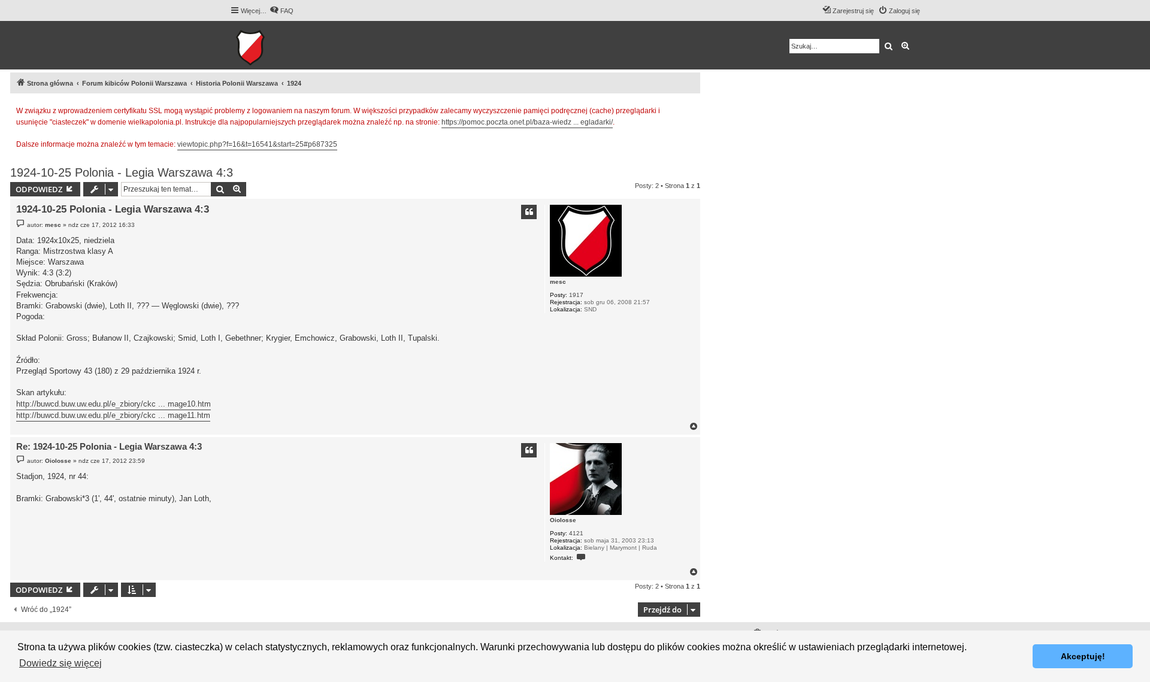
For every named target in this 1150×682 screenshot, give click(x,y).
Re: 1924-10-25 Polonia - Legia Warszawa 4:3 (109, 446)
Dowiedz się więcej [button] (60, 663)
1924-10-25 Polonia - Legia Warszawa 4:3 (121, 172)
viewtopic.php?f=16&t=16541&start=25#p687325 (257, 144)
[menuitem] (281, 11)
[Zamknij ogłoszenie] (690, 109)
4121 (576, 533)
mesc (558, 281)
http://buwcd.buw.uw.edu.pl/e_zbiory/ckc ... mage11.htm (113, 415)
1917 (576, 295)
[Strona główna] (287, 45)
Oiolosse (563, 520)
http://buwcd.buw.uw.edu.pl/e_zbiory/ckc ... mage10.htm (113, 403)
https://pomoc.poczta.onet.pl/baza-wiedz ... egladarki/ (527, 122)
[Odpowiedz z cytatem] (529, 212)
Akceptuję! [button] (1083, 656)
